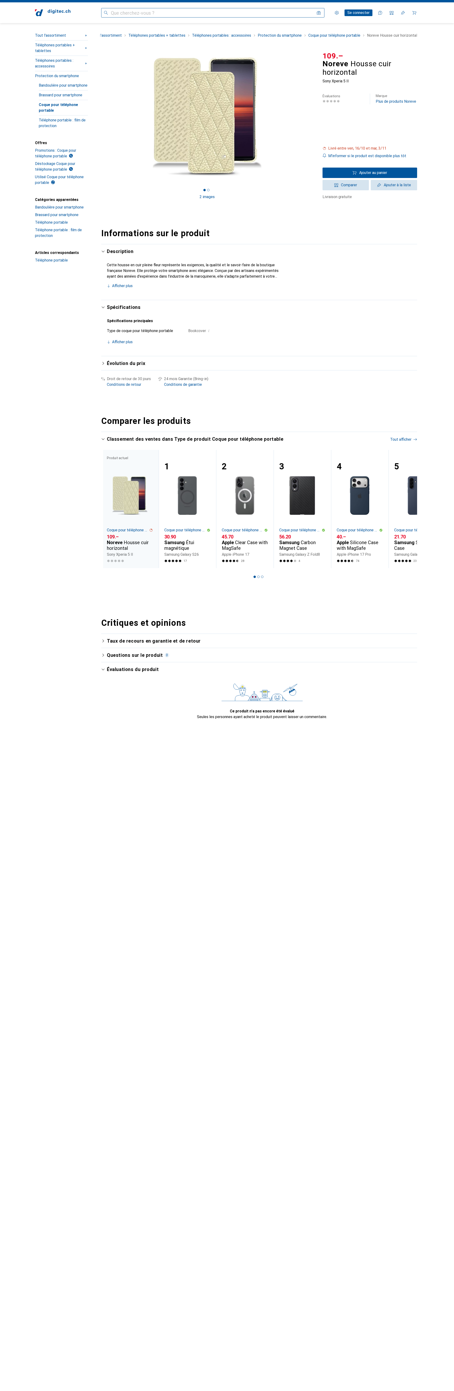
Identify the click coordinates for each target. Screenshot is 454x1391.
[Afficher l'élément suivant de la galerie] (314, 116)
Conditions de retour (124, 384)
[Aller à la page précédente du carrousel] (109, 509)
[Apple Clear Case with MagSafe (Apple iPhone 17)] (245, 509)
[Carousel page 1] (204, 190)
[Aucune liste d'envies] (403, 13)
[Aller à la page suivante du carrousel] (408, 509)
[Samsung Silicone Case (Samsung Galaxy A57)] (417, 509)
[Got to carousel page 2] (208, 190)
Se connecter (358, 12)
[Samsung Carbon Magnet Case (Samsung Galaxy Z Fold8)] (302, 509)
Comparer (349, 185)
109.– (333, 56)
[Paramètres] (336, 13)
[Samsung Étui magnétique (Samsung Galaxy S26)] (187, 509)
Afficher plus (122, 286)
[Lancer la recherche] (106, 13)
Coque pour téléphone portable (58, 107)
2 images (207, 197)
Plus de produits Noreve (396, 99)
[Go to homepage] (52, 12)
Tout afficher (400, 439)
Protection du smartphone (57, 76)
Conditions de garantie (183, 384)
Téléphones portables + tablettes (55, 48)
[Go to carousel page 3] (262, 577)
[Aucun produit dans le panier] (414, 13)
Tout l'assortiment (50, 35)
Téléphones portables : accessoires (54, 63)
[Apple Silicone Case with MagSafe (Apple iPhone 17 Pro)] (360, 509)
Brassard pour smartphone (60, 95)
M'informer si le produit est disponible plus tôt (367, 156)
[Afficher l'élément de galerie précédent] (100, 116)
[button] (370, 148)
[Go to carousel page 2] (258, 577)
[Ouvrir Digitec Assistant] (380, 13)
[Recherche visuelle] (318, 13)
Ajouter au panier (373, 172)
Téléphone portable (51, 222)
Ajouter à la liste (397, 185)
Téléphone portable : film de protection (62, 123)
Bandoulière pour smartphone (63, 85)
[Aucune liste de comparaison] (391, 13)
